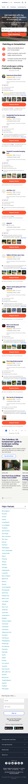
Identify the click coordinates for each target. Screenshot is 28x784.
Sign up (14, 713)
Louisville (5, 573)
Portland (4, 635)
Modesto (5, 528)
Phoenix (4, 514)
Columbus (5, 629)
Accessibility (22, 769)
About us (5, 755)
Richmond (5, 677)
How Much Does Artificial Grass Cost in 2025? (11, 477)
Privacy (5, 769)
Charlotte (5, 612)
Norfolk (4, 674)
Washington (5, 548)
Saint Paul (5, 593)
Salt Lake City (6, 672)
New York (5, 607)
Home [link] (3, 7)
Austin (4, 655)
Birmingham (6, 511)
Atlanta (4, 564)
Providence (5, 646)
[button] (4, 99)
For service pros (7, 744)
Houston (4, 666)
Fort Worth (5, 663)
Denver (4, 542)
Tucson (4, 516)
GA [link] (8, 7)
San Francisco (6, 536)
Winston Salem (6, 621)
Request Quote (14, 104)
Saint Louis (5, 598)
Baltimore (5, 579)
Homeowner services (9, 739)
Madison (4, 686)
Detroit (4, 584)
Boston (4, 581)
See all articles (8, 456)
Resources (5, 750)
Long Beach (5, 522)
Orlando (4, 559)
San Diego (5, 533)
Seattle (4, 683)
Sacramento (6, 531)
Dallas (4, 658)
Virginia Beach (6, 680)
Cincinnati (5, 624)
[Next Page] (25, 431)
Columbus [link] (13, 7)
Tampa (4, 562)
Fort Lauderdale (7, 550)
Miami (4, 556)
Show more (23, 95)
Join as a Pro (17, 2)
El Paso (4, 660)
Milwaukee (5, 689)
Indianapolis (5, 570)
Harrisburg (5, 638)
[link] (14, 79)
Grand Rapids (6, 587)
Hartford (4, 545)
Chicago (4, 567)
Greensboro (6, 615)
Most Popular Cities (8, 696)
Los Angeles (6, 525)
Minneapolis (5, 590)
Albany (4, 604)
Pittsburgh (5, 643)
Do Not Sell (15, 769)
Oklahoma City (6, 632)
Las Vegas (5, 601)
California (9, 769)
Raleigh (4, 618)
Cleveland (5, 627)
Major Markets (8, 506)
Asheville (5, 610)
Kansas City (5, 595)
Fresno (4, 519)
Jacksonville (5, 553)
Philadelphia (6, 641)
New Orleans (6, 576)
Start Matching (14, 34)
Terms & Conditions (14, 773)
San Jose (4, 539)
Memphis (5, 649)
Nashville (4, 652)
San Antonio (6, 669)
